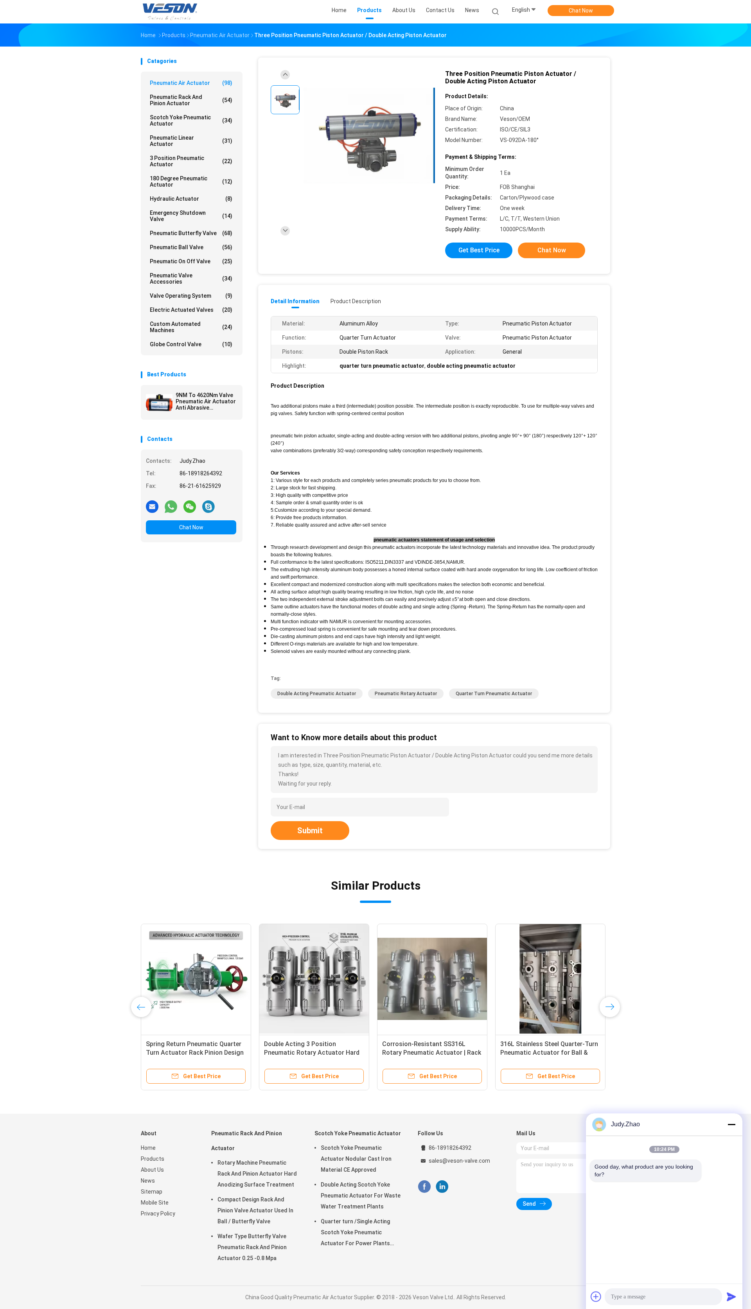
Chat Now (581, 10)
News (148, 1181)
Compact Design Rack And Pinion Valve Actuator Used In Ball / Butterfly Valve (255, 1210)
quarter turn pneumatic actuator (494, 693)
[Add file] (596, 1296)
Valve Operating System (191, 296)
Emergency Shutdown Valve (191, 216)
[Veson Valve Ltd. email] (152, 506)
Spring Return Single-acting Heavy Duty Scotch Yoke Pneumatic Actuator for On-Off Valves (313, 1052)
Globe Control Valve (191, 344)
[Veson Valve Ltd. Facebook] (424, 1187)
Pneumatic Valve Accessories (191, 278)
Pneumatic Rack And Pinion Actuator (191, 100)
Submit (310, 830)
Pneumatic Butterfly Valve (191, 233)
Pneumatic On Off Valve (191, 261)
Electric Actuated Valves (191, 310)
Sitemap (151, 1192)
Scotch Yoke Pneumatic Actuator (191, 120)
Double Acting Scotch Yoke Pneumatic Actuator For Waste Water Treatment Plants (361, 1195)
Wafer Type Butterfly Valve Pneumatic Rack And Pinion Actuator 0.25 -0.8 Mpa (252, 1247)
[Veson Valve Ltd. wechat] (189, 506)
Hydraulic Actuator (191, 199)
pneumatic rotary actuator (406, 693)
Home (148, 1148)
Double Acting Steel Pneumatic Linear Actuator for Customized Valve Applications (546, 1052)
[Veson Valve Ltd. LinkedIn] (442, 1187)
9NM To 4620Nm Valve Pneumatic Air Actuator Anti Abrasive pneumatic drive (206, 401)
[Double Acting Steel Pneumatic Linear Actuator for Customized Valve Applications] (550, 979)
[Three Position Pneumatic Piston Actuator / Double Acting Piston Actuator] (369, 136)
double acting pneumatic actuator (316, 693)
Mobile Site (155, 1202)
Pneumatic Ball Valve (191, 247)
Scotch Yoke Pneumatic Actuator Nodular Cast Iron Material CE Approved (356, 1159)
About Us (152, 1170)
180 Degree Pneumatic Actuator (191, 181)
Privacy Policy (158, 1213)
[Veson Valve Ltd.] (171, 11)
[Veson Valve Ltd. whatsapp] (171, 506)
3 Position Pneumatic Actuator (191, 161)
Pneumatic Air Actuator (191, 83)
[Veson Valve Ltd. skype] (208, 506)
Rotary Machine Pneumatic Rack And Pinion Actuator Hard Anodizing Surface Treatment (257, 1174)
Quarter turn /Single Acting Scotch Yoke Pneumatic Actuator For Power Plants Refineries (355, 1233)
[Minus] (731, 1124)
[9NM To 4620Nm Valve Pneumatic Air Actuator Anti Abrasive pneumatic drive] (159, 402)
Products (152, 1159)
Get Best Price (478, 250)
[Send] (731, 1296)
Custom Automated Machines (191, 327)
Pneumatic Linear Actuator (191, 141)
